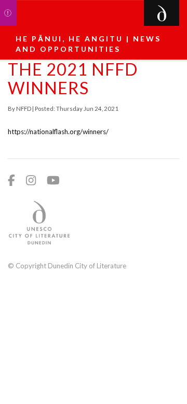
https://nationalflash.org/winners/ (58, 131)
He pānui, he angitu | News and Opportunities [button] (88, 43)
